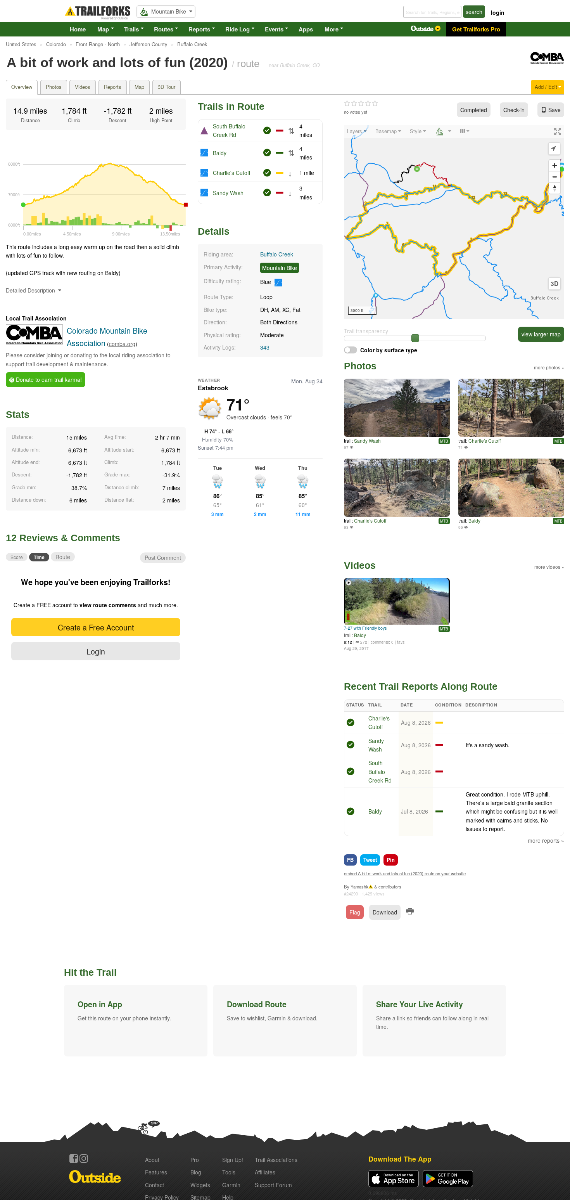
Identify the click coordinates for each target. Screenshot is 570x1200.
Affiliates (265, 1172)
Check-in (514, 110)
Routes (163, 29)
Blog (195, 1172)
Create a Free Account (96, 627)
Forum (273, 1185)
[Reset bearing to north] (554, 188)
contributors (389, 886)
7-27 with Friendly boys (365, 628)
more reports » (546, 840)
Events (274, 29)
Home (78, 29)
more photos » (549, 367)
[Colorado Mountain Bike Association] (547, 61)
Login (95, 651)
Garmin (231, 1185)
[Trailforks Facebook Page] (73, 1158)
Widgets (200, 1185)
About (152, 1160)
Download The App (400, 1159)
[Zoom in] (554, 165)
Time (39, 557)
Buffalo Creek (276, 254)
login (497, 12)
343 (264, 347)
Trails (131, 29)
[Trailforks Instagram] (83, 1158)
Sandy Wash (228, 193)
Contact (154, 1185)
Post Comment (163, 557)
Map (103, 29)
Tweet (370, 859)
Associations (276, 1160)
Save (554, 110)
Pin (391, 859)
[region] (454, 222)
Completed (473, 110)
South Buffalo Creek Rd (380, 771)
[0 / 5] (361, 104)
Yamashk (359, 886)
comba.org (122, 344)
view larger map (541, 334)
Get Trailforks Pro (476, 29)
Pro (194, 1160)
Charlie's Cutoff (231, 173)
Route (62, 557)
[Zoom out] (554, 176)
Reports (199, 29)
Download (385, 912)
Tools (228, 1172)
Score (16, 557)
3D (554, 283)
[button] (135, 1020)
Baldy (219, 153)
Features (156, 1172)
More (332, 29)
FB (350, 859)
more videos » (549, 566)
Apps (306, 29)
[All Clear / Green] (350, 723)
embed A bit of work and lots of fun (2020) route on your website (405, 873)
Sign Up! (232, 1160)
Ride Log (237, 29)
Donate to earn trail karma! (48, 379)
